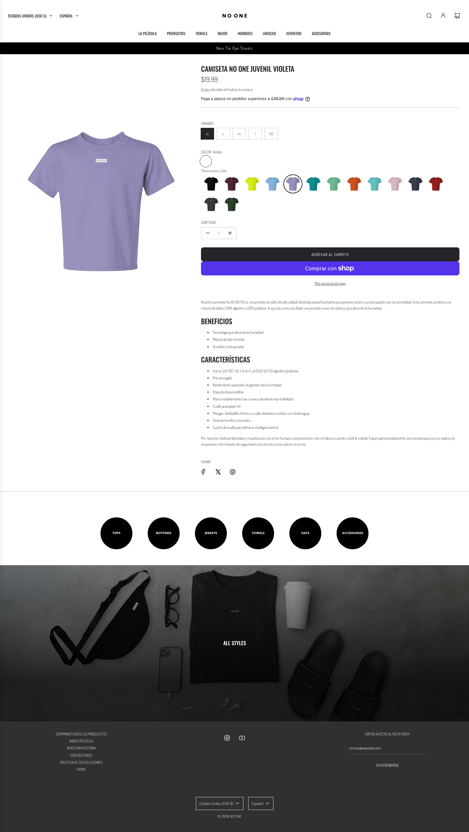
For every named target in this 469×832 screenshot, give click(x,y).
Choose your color (214, 170)
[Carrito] (457, 16)
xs (207, 133)
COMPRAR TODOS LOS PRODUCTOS (81, 734)
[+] (230, 233)
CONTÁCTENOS (81, 755)
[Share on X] (218, 472)
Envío (205, 89)
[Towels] (258, 533)
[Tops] (116, 533)
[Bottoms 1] (164, 533)
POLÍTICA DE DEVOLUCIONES (81, 762)
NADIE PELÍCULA (81, 741)
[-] (207, 233)
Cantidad (208, 222)
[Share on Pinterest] (233, 472)
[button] (211, 183)
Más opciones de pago (330, 283)
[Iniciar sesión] (443, 16)
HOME (81, 769)
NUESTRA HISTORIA (81, 748)
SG (271, 133)
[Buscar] (429, 16)
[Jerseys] (211, 533)
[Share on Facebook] (203, 472)
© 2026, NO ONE (230, 816)
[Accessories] (352, 533)
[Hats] (305, 533)
